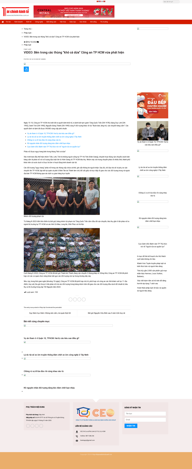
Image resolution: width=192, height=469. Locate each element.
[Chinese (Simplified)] (98, 1)
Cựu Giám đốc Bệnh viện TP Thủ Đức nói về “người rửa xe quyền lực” (53, 147)
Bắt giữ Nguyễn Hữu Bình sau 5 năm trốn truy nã (106, 313)
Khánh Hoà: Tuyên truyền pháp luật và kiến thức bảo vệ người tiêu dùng (151, 264)
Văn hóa (63, 22)
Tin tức (8, 22)
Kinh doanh (19, 22)
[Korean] (102, 1)
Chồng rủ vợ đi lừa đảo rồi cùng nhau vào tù (44, 140)
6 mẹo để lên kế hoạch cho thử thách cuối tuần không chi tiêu (151, 257)
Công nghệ (39, 22)
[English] (100, 1)
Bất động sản (51, 22)
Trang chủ (27, 29)
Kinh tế (28, 22)
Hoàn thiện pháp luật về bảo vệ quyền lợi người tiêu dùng (151, 289)
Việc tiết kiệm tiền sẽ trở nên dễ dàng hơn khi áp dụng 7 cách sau (151, 282)
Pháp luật (27, 33)
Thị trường (104, 22)
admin (43, 59)
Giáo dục (73, 22)
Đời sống (93, 22)
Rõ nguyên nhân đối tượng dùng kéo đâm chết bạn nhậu (48, 143)
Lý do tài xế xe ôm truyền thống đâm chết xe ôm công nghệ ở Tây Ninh (54, 137)
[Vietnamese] (104, 1)
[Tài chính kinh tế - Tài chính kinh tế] (16, 11)
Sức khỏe (83, 22)
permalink (58, 307)
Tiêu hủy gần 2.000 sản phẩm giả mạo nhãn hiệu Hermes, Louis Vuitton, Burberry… (152, 273)
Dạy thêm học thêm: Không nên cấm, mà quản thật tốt (50, 313)
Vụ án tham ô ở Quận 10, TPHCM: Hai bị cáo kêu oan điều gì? (50, 133)
